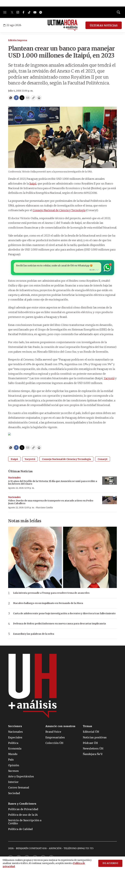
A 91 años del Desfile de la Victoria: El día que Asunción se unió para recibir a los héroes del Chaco (52, 482)
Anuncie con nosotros (60, 726)
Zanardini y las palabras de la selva (33, 634)
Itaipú (32, 183)
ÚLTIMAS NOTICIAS (104, 25)
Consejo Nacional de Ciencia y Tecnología (59, 210)
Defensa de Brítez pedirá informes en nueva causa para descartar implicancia (59, 623)
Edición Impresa (17, 40)
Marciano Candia (44, 507)
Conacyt (102, 459)
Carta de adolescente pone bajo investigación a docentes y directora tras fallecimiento (64, 613)
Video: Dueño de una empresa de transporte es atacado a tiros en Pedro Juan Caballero (50, 502)
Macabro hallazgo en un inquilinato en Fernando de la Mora (48, 603)
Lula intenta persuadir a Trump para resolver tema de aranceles (51, 593)
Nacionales (14, 477)
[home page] (62, 25)
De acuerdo (110, 863)
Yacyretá (109, 378)
